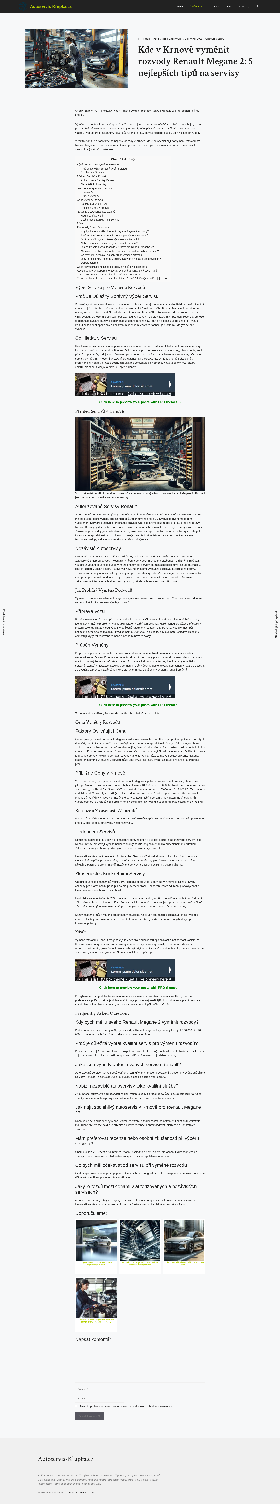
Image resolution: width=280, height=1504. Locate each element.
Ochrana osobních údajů (81, 1492)
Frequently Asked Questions (93, 227)
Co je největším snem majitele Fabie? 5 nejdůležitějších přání (112, 266)
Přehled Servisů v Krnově (91, 176)
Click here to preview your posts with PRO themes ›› (140, 402)
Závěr (80, 223)
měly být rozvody (121, 1030)
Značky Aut (195, 6)
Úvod (180, 6)
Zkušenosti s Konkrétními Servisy (100, 219)
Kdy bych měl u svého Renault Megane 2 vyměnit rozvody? (115, 231)
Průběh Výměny (90, 195)
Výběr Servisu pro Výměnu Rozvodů (98, 164)
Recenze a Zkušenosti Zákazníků (96, 211)
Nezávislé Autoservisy (93, 184)
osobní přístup (173, 864)
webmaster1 (217, 38)
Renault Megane (159, 38)
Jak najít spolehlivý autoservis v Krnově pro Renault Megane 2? (117, 247)
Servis (216, 6)
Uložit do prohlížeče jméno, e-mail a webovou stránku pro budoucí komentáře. (126, 1406)
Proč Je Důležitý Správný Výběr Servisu (104, 168)
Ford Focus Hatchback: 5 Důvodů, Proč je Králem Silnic (109, 274)
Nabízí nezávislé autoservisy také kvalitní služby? (109, 243)
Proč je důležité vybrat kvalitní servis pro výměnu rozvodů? (114, 235)
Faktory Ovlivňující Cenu (95, 203)
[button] (257, 6)
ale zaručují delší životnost (130, 743)
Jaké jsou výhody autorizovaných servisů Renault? (110, 239)
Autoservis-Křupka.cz (51, 6)
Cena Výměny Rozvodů (90, 200)
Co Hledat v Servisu (92, 172)
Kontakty (244, 6)
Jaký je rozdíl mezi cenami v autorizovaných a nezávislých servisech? (121, 258)
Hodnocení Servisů (92, 215)
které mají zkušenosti (88, 350)
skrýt (132, 159)
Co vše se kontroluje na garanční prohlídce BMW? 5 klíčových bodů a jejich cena (123, 278)
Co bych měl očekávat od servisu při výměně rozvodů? (112, 254)
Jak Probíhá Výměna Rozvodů (94, 188)
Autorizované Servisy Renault (98, 180)
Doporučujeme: (90, 262)
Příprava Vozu (89, 192)
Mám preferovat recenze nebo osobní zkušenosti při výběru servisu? (120, 251)
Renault (146, 38)
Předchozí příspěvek (3, 622)
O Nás (229, 6)
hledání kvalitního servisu (99, 1004)
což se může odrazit (172, 747)
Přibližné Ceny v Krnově (95, 207)
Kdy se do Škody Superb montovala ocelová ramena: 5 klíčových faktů (117, 270)
